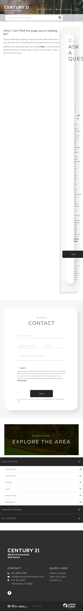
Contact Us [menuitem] (55, 580)
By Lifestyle (9, 518)
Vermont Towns (12, 510)
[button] (60, 18)
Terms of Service (59, 399)
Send (41, 394)
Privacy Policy (22, 380)
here (42, 47)
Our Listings (9, 461)
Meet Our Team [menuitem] (58, 576)
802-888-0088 (45, 9)
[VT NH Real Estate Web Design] (69, 606)
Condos (9, 482)
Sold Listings (11, 469)
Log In (60, 9)
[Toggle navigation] (76, 9)
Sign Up (68, 9)
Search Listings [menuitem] (58, 573)
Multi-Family (11, 496)
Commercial (11, 476)
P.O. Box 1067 (21, 582)
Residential (10, 502)
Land (8, 489)
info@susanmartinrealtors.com (27, 576)
